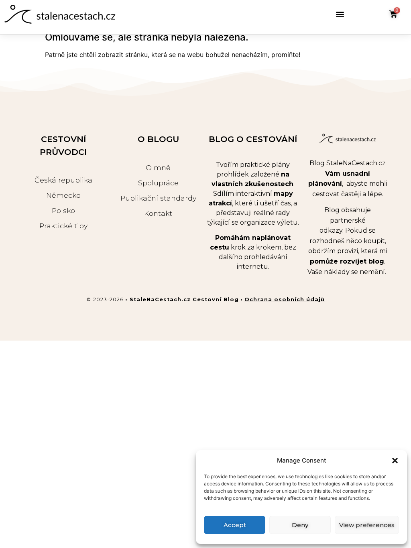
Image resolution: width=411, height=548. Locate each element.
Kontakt (158, 213)
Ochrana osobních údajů (284, 299)
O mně (158, 167)
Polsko (63, 210)
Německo (63, 195)
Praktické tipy (63, 225)
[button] (395, 461)
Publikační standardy (158, 198)
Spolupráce (158, 183)
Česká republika (63, 180)
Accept (235, 525)
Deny (300, 525)
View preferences (367, 525)
